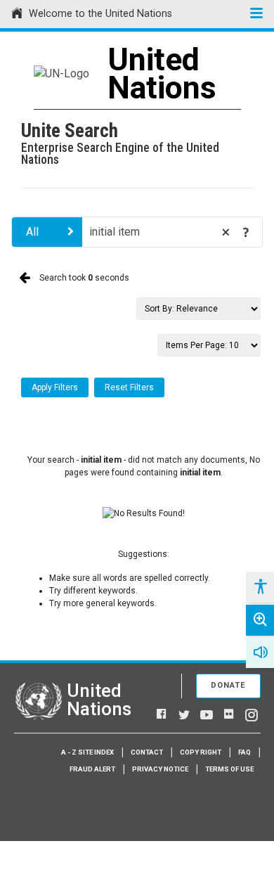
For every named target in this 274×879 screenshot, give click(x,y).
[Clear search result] (225, 232)
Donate (228, 685)
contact (147, 752)
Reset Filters (129, 387)
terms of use (229, 769)
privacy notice (160, 769)
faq (244, 752)
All (32, 231)
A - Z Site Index (87, 752)
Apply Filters (55, 387)
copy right (200, 752)
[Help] (246, 232)
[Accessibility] (260, 587)
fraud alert (92, 769)
